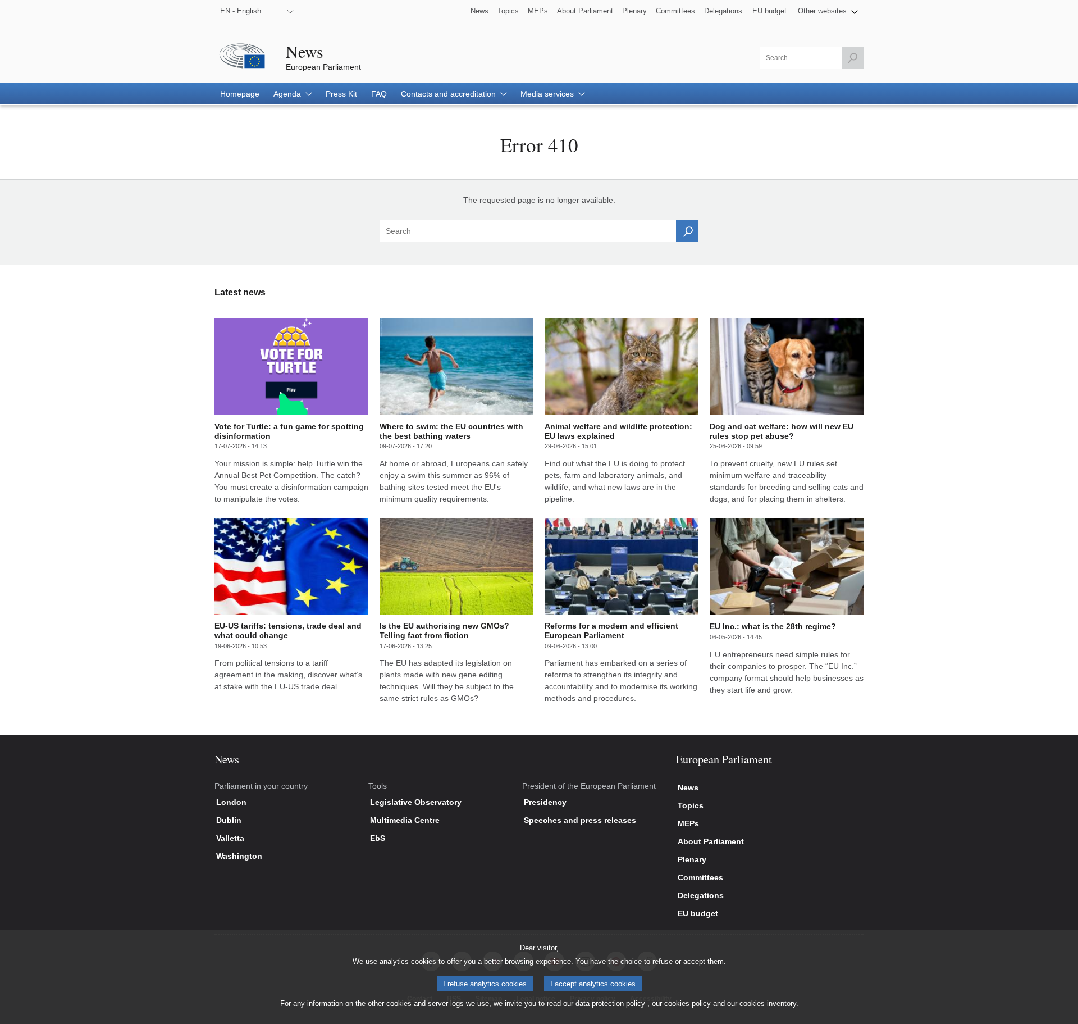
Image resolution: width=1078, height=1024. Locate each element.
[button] (828, 11)
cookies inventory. (768, 1003)
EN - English (240, 11)
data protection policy (610, 1003)
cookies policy (687, 1003)
